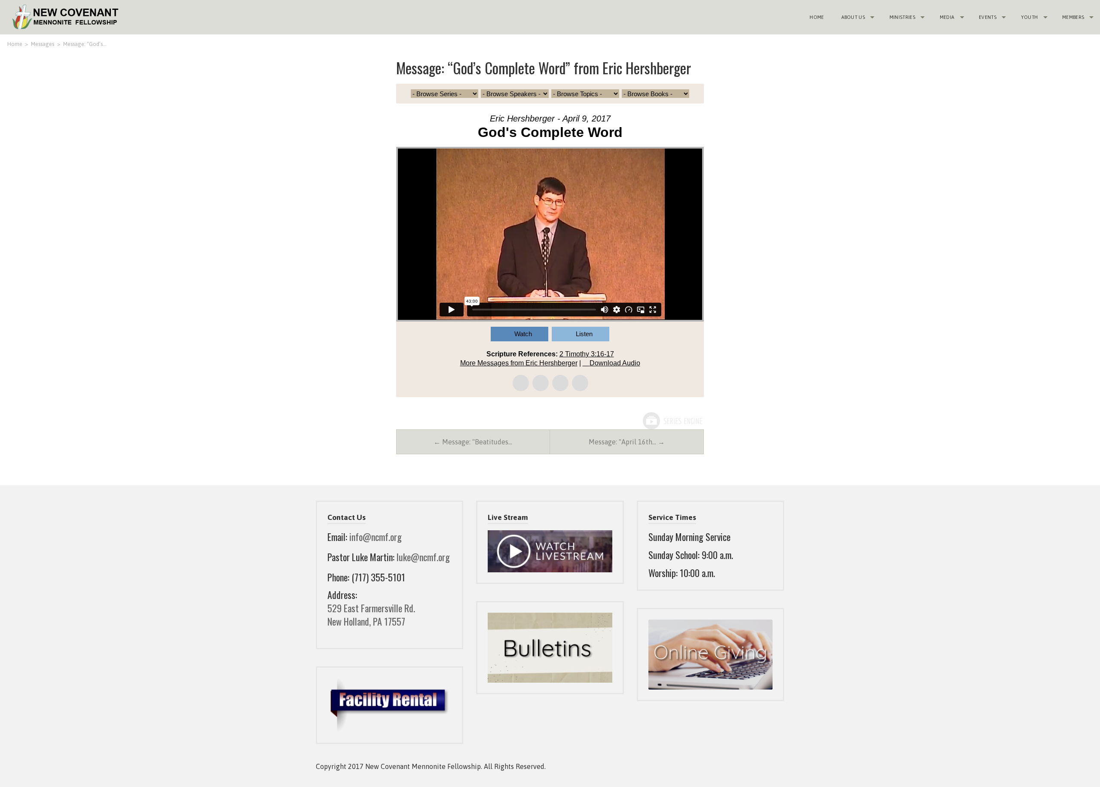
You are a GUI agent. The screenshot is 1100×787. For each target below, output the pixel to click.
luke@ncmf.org (423, 557)
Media (947, 17)
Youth (1029, 17)
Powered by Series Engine (672, 420)
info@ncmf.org (375, 537)
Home (817, 17)
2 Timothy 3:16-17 (586, 354)
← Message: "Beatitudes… (473, 442)
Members (1073, 17)
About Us (853, 17)
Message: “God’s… (85, 44)
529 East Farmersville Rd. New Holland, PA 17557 (371, 614)
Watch (523, 333)
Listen (584, 333)
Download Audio (615, 363)
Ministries (902, 17)
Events (987, 17)
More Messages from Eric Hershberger (519, 363)
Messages (42, 44)
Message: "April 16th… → (627, 442)
